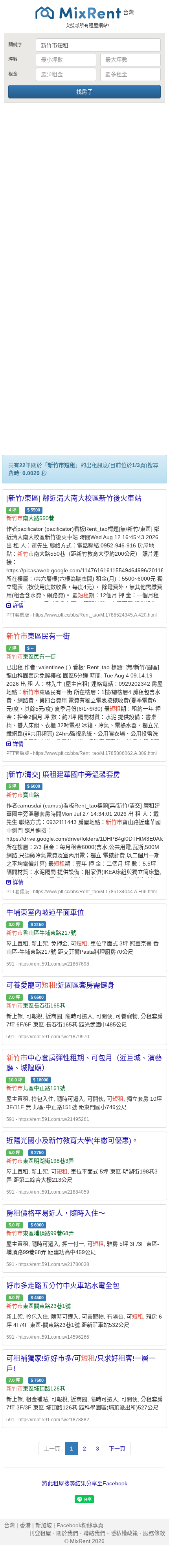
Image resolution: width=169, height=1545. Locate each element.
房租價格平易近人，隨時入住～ (55, 1213)
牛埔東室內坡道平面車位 (45, 913)
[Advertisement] (84, 193)
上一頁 (52, 1448)
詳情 (17, 605)
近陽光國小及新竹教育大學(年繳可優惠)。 (72, 1141)
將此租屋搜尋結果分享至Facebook (84, 1483)
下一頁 (117, 1448)
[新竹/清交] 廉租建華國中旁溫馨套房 (63, 775)
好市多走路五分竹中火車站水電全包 (62, 1286)
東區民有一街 (38, 636)
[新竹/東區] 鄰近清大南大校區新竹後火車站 (73, 498)
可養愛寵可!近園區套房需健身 (60, 985)
